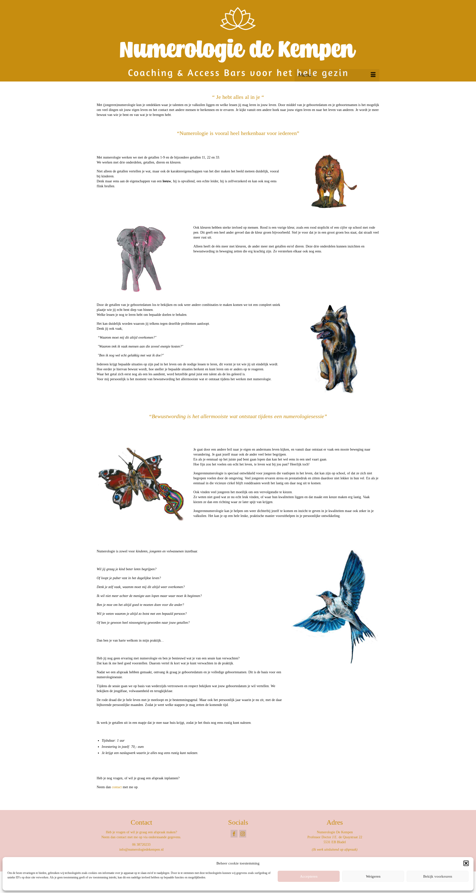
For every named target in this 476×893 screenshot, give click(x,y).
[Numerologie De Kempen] (238, 42)
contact (117, 787)
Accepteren (309, 876)
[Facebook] (234, 834)
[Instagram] (242, 834)
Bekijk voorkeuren (437, 876)
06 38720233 (141, 844)
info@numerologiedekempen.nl (141, 849)
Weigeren (373, 876)
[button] (466, 863)
